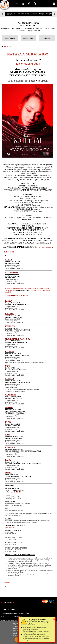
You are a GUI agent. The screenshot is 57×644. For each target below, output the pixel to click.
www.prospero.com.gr (45, 247)
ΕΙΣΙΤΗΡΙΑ (47, 38)
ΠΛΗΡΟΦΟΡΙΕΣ (28, 38)
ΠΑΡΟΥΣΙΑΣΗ (10, 38)
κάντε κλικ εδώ (9, 527)
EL (13, 3)
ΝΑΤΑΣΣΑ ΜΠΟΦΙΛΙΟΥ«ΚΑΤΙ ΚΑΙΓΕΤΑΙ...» (28, 24)
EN (17, 3)
